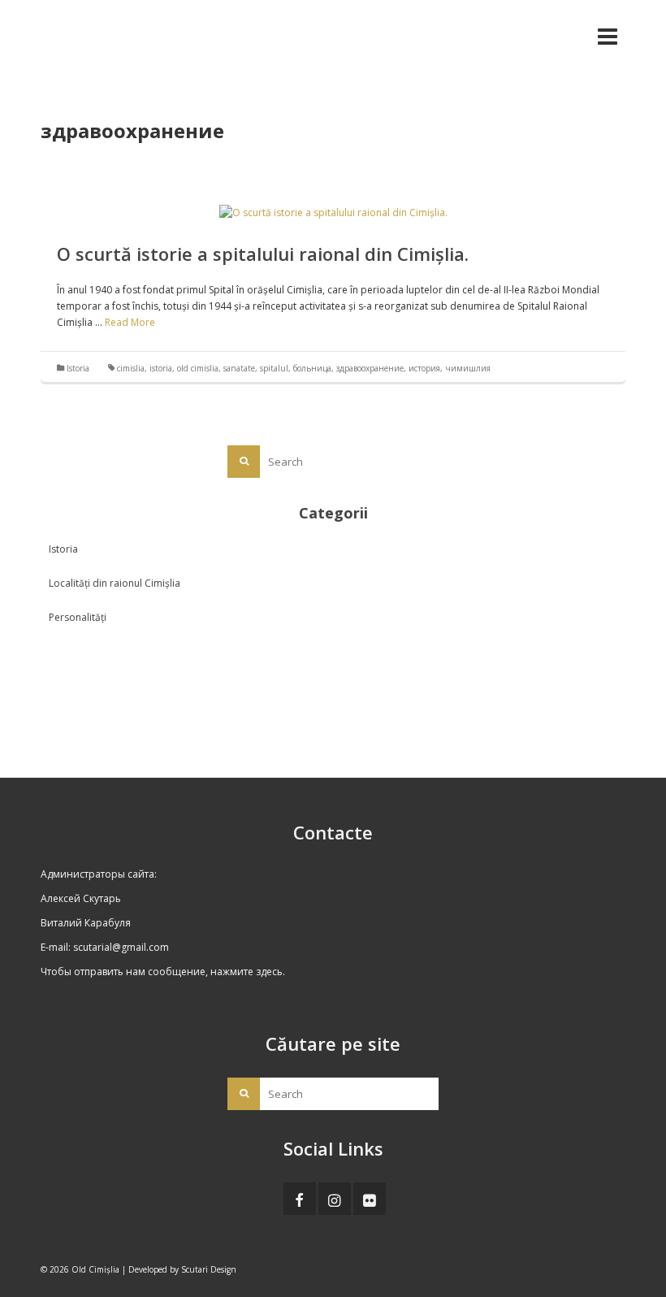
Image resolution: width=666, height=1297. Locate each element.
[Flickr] (369, 1198)
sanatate (239, 368)
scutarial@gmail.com (121, 947)
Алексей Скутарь (81, 898)
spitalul (274, 368)
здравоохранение (370, 368)
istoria (160, 368)
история (424, 368)
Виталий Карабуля (86, 923)
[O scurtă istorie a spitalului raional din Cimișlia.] (333, 212)
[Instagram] (334, 1198)
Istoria (78, 368)
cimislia (131, 368)
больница (312, 368)
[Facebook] (299, 1198)
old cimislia (197, 368)
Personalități (77, 617)
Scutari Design (208, 1269)
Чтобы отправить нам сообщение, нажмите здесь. (163, 971)
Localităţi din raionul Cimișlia (114, 583)
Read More (130, 322)
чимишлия (468, 368)
